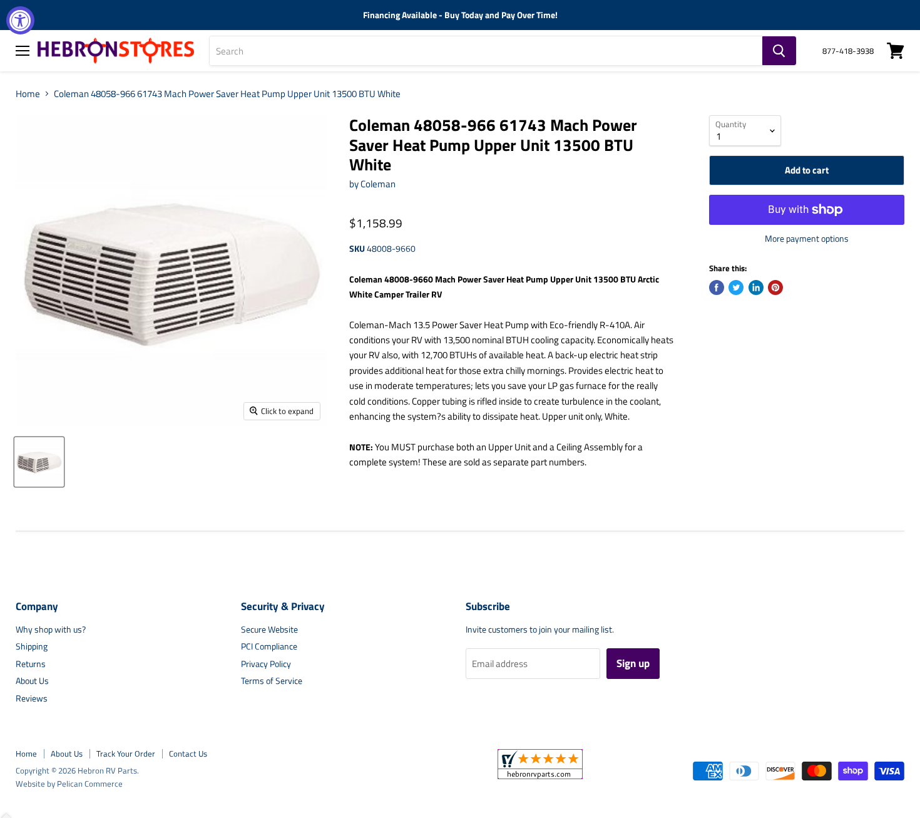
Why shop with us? (51, 629)
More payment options (807, 239)
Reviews (32, 698)
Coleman (378, 184)
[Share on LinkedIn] (756, 287)
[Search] (779, 50)
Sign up (633, 663)
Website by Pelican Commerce (69, 783)
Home (28, 93)
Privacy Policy (266, 663)
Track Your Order (125, 753)
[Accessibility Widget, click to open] (20, 20)
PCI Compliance (269, 646)
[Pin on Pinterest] (775, 287)
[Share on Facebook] (716, 287)
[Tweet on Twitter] (736, 287)
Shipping (32, 646)
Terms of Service (271, 680)
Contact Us (188, 753)
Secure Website (269, 629)
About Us (32, 680)
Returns (31, 663)
